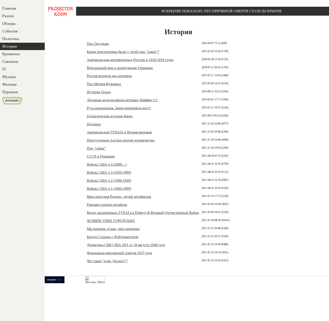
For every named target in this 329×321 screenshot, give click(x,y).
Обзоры (8, 23)
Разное (8, 16)
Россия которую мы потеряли (109, 76)
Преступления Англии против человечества (120, 140)
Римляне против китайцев (107, 205)
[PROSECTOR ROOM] (60, 11)
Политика (10, 38)
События (9, 31)
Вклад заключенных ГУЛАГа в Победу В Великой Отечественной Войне (143, 213)
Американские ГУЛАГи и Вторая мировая (119, 132)
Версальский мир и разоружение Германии (120, 68)
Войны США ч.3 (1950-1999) (109, 172)
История (9, 46)
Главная (9, 8)
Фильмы (9, 84)
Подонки (94, 124)
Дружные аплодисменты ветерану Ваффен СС (122, 100)
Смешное (10, 61)
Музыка (9, 76)
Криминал (11, 54)
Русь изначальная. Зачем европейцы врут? (119, 108)
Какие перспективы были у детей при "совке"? (123, 52)
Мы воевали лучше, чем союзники (113, 229)
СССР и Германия (101, 156)
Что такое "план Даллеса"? (107, 261)
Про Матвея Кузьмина (104, 84)
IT (4, 69)
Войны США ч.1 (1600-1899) (109, 188)
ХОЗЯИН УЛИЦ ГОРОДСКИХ (111, 221)
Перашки (10, 92)
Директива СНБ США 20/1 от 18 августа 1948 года (126, 245)
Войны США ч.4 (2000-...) (107, 164)
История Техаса (99, 92)
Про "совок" (96, 148)
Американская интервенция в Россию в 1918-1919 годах (130, 60)
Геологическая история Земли (109, 116)
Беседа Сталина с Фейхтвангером (112, 237)
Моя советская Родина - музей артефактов (119, 197)
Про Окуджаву (98, 44)
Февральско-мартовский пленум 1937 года (119, 253)
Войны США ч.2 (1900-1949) (109, 180)
